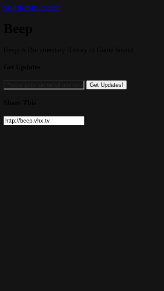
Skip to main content (31, 7)
